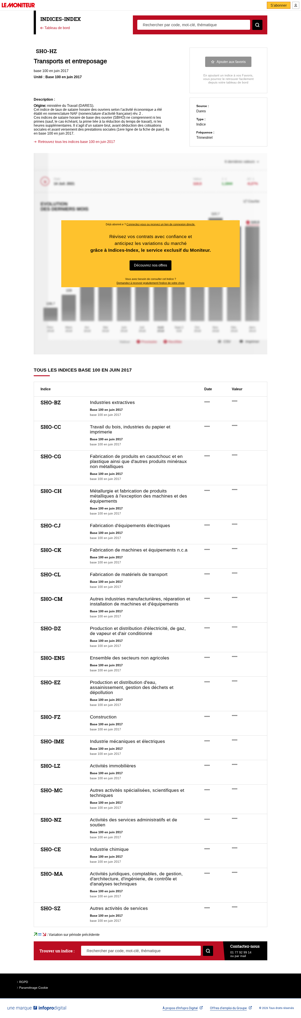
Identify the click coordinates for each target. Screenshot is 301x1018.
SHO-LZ (50, 765)
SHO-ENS (53, 657)
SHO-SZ (50, 908)
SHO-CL (51, 574)
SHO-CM (52, 598)
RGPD (23, 982)
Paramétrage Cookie (33, 987)
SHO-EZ (50, 682)
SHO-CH (51, 490)
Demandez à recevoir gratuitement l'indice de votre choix (150, 283)
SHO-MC (52, 790)
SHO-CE (51, 849)
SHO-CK (51, 549)
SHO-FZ (50, 716)
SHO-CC (51, 426)
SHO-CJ (51, 525)
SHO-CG (51, 456)
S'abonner (279, 5)
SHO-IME (52, 741)
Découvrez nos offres (150, 265)
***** (207, 402)
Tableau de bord (57, 28)
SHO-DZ (51, 628)
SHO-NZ (51, 819)
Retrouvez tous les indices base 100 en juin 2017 (76, 141)
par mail (240, 956)
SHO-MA (52, 873)
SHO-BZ (51, 402)
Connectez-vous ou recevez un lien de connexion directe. (160, 224)
